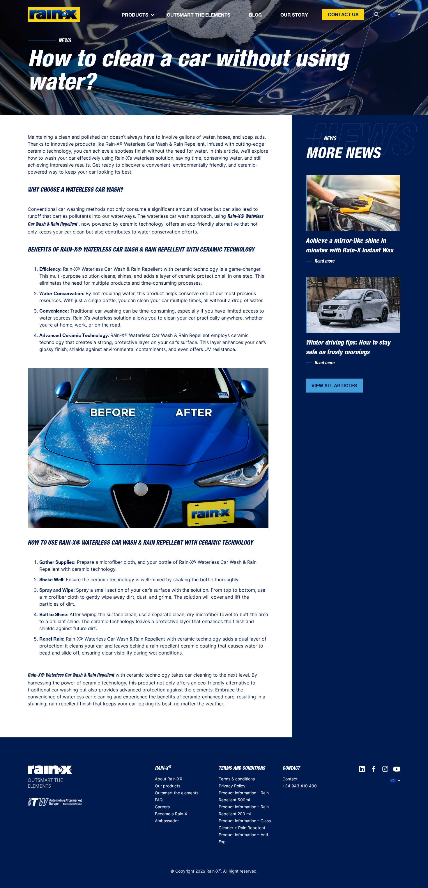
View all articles (334, 385)
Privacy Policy (232, 785)
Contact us (343, 14)
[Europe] (395, 15)
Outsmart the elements (176, 792)
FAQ (159, 799)
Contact (290, 778)
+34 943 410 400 (299, 785)
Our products (167, 785)
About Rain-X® (168, 778)
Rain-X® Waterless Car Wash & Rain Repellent (71, 675)
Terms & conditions (237, 778)
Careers (162, 806)
